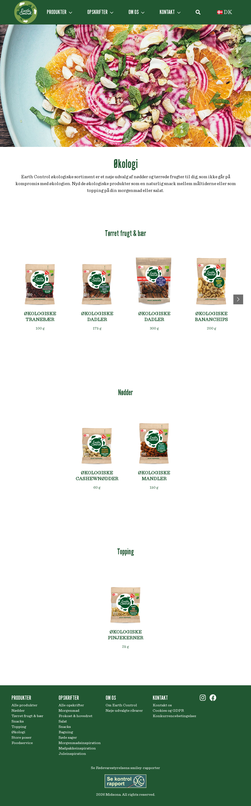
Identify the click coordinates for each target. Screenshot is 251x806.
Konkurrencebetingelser (172, 716)
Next (238, 299)
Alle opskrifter (71, 705)
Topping (19, 727)
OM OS (134, 12)
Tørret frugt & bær (27, 716)
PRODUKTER (57, 12)
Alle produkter (25, 705)
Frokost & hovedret (75, 716)
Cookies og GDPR (168, 710)
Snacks (18, 721)
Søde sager (68, 737)
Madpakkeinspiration (77, 748)
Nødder (18, 710)
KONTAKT (168, 12)
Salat (63, 721)
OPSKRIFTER (98, 12)
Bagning (66, 732)
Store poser (22, 737)
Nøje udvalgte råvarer (124, 710)
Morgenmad (69, 710)
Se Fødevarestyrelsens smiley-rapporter (125, 768)
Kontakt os (162, 705)
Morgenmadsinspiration (78, 743)
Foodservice (22, 743)
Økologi (18, 732)
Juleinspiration (72, 754)
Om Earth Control (121, 705)
